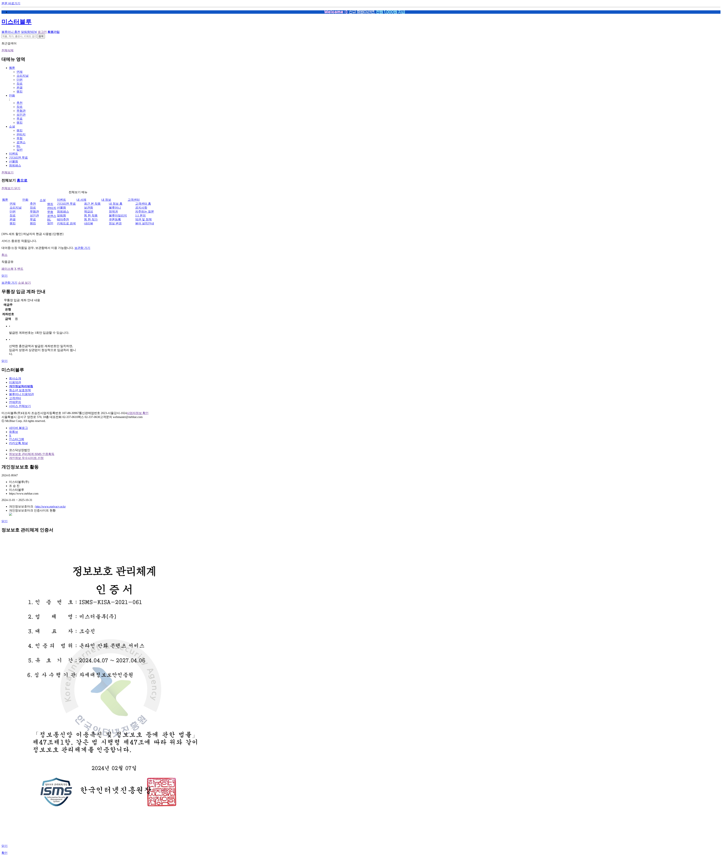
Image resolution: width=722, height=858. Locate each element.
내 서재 (81, 199)
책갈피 (88, 211)
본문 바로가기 (11, 3)
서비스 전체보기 (20, 406)
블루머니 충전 (11, 31)
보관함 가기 (82, 247)
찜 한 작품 (91, 215)
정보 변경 (115, 223)
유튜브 (13, 431)
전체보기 (8, 172)
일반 (20, 149)
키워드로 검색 (66, 223)
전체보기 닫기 (11, 188)
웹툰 (12, 67)
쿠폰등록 (115, 219)
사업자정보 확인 (138, 413)
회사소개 (15, 378)
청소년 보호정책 (20, 390)
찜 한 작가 (91, 219)
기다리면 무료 (18, 157)
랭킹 (20, 91)
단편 (20, 79)
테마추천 (63, 219)
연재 (20, 71)
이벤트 (13, 153)
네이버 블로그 (18, 427)
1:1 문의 (140, 215)
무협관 (21, 110)
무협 (20, 138)
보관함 (88, 207)
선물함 (13, 161)
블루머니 (115, 207)
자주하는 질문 (144, 211)
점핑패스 (15, 165)
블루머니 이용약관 (21, 394)
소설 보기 (24, 282)
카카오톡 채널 (18, 443)
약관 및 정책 (143, 219)
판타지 (21, 134)
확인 (5, 852)
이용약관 (15, 382)
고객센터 (134, 199)
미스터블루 (17, 21)
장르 (20, 83)
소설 (12, 126)
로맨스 (21, 142)
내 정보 (106, 199)
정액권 (113, 211)
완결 (20, 87)
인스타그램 (16, 439)
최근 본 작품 (92, 203)
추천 (20, 102)
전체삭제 (8, 50)
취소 (5, 254)
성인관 (21, 114)
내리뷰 (88, 223)
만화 (12, 95)
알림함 (29, 31)
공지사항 (141, 207)
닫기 (5, 275)
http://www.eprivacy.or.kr (50, 506)
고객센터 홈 (143, 203)
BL (18, 146)
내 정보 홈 (115, 203)
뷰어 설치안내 (144, 223)
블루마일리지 (118, 215)
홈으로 (22, 180)
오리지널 (23, 75)
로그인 (42, 31)
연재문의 (15, 402)
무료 (20, 118)
